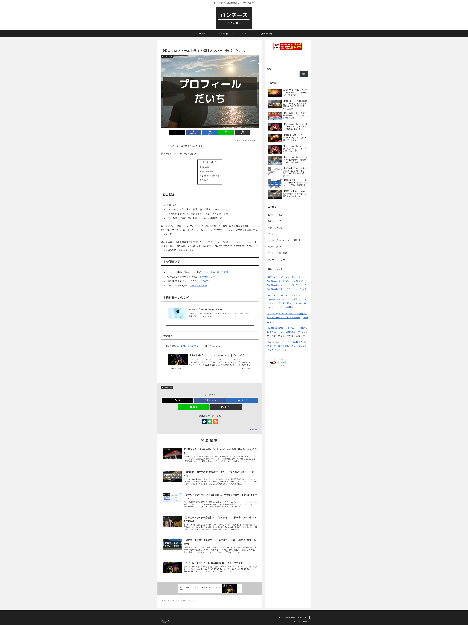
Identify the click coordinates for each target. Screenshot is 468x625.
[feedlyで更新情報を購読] (209, 421)
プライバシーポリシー (286, 617)
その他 (205, 180)
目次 (206, 162)
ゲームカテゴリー (198, 285)
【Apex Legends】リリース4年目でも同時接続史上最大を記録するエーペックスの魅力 (287, 346)
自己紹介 (206, 167)
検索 (269, 69)
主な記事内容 (208, 171)
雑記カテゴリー (207, 281)
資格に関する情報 (219, 272)
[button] (242, 132)
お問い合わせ (303, 617)
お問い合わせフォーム (192, 346)
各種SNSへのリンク (211, 176)
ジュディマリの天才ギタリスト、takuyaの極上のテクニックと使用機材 (287, 303)
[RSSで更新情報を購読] (215, 421)
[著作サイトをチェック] (204, 421)
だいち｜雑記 (168, 387)
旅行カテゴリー (207, 277)
